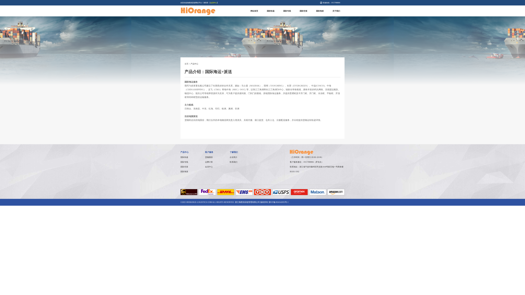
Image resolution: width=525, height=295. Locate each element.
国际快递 (271, 11)
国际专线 (287, 11)
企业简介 (233, 157)
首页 (186, 64)
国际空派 (303, 11)
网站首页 (254, 11)
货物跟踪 (209, 157)
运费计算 (209, 162)
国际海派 (320, 11)
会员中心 (213, 3)
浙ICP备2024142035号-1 (278, 202)
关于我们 (336, 11)
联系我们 (233, 162)
